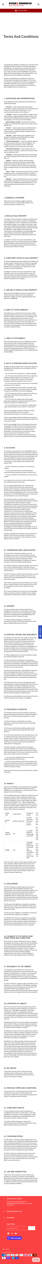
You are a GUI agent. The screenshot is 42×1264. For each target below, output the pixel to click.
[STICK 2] (20, 4)
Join (32, 1228)
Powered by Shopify (6, 1252)
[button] (38, 4)
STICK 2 (3, 1249)
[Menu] (3, 4)
